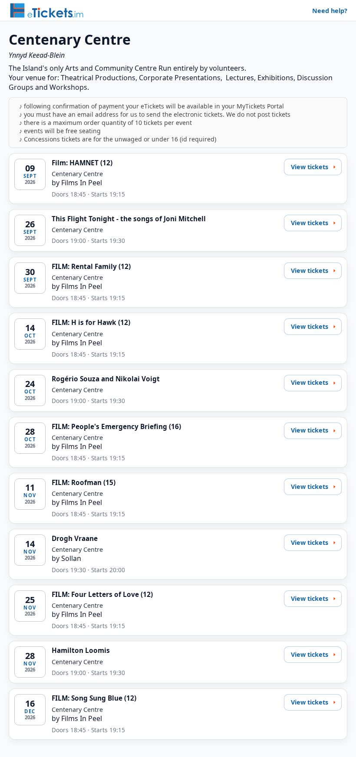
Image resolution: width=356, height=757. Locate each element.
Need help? (329, 11)
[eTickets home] (47, 10)
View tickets (309, 167)
